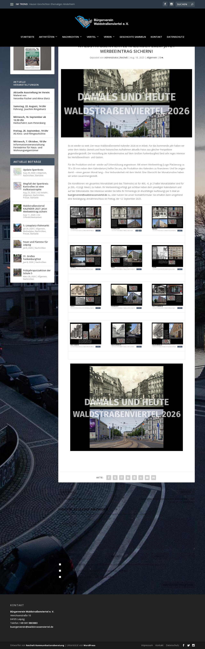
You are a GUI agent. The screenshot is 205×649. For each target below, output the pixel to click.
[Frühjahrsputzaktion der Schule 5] (17, 273)
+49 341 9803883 (28, 622)
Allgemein (152, 57)
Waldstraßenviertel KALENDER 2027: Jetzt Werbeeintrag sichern (35, 208)
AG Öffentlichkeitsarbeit (32, 216)
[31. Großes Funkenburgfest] (17, 258)
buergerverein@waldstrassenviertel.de (87, 194)
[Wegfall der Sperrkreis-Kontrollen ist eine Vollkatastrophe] (17, 186)
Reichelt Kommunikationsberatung (45, 645)
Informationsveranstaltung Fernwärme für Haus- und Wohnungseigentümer (29, 146)
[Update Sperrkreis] (17, 172)
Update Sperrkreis (33, 169)
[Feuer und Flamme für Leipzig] (17, 244)
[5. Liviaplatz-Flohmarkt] (17, 228)
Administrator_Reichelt (116, 57)
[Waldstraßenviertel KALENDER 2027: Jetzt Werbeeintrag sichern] (17, 208)
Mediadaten (28, 231)
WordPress (89, 645)
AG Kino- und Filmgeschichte (30, 132)
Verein (108, 36)
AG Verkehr (42, 192)
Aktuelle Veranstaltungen (26, 83)
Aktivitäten (46, 36)
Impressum (147, 645)
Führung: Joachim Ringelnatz (29, 108)
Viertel (91, 36)
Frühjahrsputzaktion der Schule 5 (37, 272)
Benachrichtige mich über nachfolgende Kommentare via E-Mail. (95, 570)
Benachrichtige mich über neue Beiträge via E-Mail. (88, 577)
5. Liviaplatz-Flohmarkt (36, 225)
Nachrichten (70, 36)
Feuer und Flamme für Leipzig (35, 243)
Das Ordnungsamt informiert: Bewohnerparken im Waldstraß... (61, 4)
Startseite (27, 36)
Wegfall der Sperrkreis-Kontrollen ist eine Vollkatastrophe (36, 186)
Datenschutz (175, 36)
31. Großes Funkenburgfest (32, 258)
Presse (26, 197)
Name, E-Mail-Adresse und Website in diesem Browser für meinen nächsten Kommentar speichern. (113, 564)
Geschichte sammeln (133, 36)
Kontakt (156, 36)
